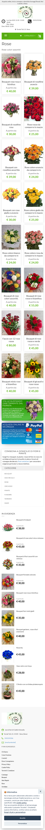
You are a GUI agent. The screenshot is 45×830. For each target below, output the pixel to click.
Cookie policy (6, 767)
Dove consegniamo (8, 761)
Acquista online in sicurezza (13, 425)
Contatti (4, 758)
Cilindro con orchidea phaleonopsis (29, 684)
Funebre (8, 495)
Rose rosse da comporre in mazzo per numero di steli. (34, 127)
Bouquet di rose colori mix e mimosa (29, 538)
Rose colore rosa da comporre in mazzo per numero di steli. (34, 255)
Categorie (10, 468)
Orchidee (8, 486)
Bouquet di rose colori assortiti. (11, 297)
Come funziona (6, 755)
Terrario (8, 499)
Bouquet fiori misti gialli (25, 611)
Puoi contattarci (24, 461)
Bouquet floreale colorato (26, 575)
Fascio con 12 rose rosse (11, 340)
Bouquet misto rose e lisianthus (11, 382)
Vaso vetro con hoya (24, 666)
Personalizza (22, 823)
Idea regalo (9, 478)
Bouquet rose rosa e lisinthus (11, 83)
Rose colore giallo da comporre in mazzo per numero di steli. (33, 213)
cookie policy (21, 803)
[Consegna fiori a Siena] (22, 12)
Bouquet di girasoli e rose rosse (33, 382)
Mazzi (6, 503)
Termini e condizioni (8, 770)
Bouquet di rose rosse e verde (33, 340)
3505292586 (37, 20)
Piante (7, 490)
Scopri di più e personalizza (14, 812)
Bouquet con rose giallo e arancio (11, 211)
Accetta (22, 818)
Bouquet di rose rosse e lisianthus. (33, 297)
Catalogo (29, 36)
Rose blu (19, 648)
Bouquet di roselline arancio (33, 83)
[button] (39, 36)
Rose (6, 482)
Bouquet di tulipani (23, 520)
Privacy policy (6, 764)
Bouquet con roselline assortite (11, 168)
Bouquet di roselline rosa (11, 125)
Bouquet (8, 474)
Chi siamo (5, 752)
